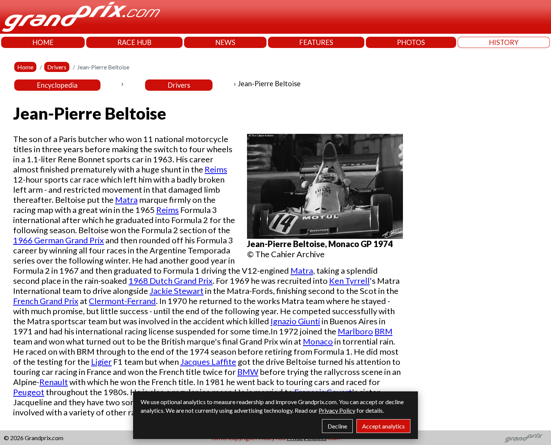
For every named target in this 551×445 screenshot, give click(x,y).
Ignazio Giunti (295, 321)
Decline (337, 426)
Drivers (56, 66)
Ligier (101, 362)
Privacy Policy (337, 410)
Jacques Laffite (208, 362)
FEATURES (316, 42)
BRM (383, 331)
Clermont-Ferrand (122, 301)
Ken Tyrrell (349, 281)
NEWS (225, 42)
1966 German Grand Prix (58, 240)
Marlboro (355, 331)
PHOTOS (411, 42)
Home (25, 66)
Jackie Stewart (177, 291)
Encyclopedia (57, 85)
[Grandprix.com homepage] (524, 437)
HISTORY (504, 42)
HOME (43, 42)
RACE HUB (134, 42)
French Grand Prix (45, 301)
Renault (53, 382)
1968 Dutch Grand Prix (171, 281)
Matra (126, 200)
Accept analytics (383, 426)
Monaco (318, 341)
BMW (247, 372)
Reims (216, 169)
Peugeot (28, 392)
